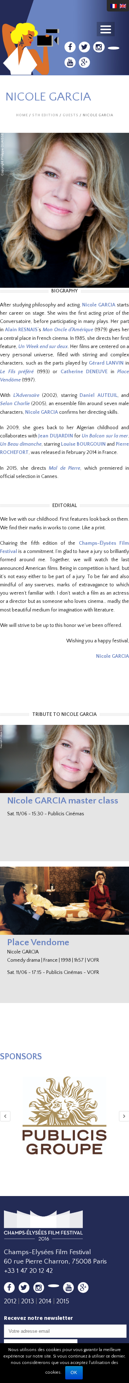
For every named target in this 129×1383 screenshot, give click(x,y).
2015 (62, 1301)
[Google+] (84, 62)
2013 (27, 1301)
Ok (74, 1372)
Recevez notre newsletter (38, 1318)
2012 (10, 1301)
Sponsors (21, 1056)
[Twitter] (84, 47)
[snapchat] (114, 48)
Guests (70, 115)
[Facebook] (70, 47)
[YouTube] (70, 62)
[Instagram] (98, 47)
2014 (45, 1301)
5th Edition (45, 115)
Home (22, 115)
